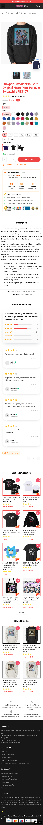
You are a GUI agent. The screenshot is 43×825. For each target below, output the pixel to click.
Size (4, 131)
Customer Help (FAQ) (8, 785)
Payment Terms (6, 776)
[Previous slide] (4, 43)
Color (4, 110)
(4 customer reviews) (18, 96)
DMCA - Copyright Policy (9, 760)
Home (3, 13)
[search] (36, 6)
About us (4, 752)
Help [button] (39, 822)
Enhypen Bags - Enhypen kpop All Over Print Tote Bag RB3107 (10, 600)
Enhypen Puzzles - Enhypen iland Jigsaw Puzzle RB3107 (31, 600)
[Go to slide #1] (16, 75)
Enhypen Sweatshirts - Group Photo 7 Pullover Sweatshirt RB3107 (10, 648)
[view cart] (40, 6)
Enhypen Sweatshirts (28, 13)
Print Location (7, 142)
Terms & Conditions (7, 755)
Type (4, 104)
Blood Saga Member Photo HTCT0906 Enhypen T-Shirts (31, 500)
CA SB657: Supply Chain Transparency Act (15, 763)
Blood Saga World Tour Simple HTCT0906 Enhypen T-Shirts (11, 532)
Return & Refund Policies (9, 779)
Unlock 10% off (4, 816)
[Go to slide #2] (27, 75)
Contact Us (5, 782)
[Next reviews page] (38, 458)
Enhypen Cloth (13, 13)
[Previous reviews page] (28, 458)
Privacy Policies (6, 757)
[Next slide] (39, 43)
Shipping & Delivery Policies (10, 773)
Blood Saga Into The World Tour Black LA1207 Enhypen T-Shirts (11, 500)
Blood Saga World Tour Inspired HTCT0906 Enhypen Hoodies (30, 532)
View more (22, 612)
